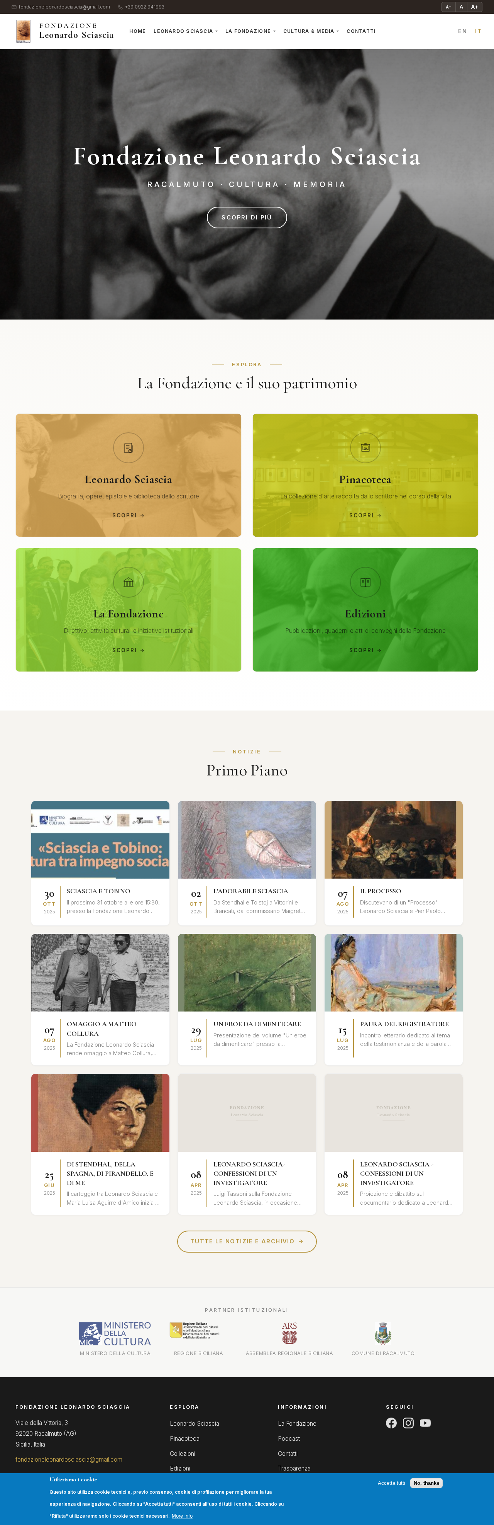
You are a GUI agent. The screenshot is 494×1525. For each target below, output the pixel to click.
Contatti (361, 31)
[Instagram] (408, 1423)
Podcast (289, 1438)
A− (449, 7)
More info (182, 1516)
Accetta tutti (391, 1483)
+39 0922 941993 (144, 7)
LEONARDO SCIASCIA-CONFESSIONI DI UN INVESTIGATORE (249, 1173)
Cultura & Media (308, 31)
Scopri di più (247, 217)
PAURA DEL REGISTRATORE (404, 1024)
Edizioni (180, 1468)
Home (137, 31)
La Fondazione (248, 31)
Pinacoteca (185, 1438)
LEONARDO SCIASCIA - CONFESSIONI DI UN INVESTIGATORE (396, 1173)
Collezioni (182, 1453)
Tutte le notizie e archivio (242, 1241)
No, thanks (426, 1483)
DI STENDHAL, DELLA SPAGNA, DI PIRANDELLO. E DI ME (110, 1173)
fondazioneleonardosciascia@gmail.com (64, 7)
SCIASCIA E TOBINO (98, 891)
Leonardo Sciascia (183, 31)
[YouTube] (425, 1423)
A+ (474, 6)
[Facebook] (391, 1423)
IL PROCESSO (380, 891)
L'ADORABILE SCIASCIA (250, 891)
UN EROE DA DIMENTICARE (257, 1024)
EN (462, 31)
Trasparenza (294, 1468)
